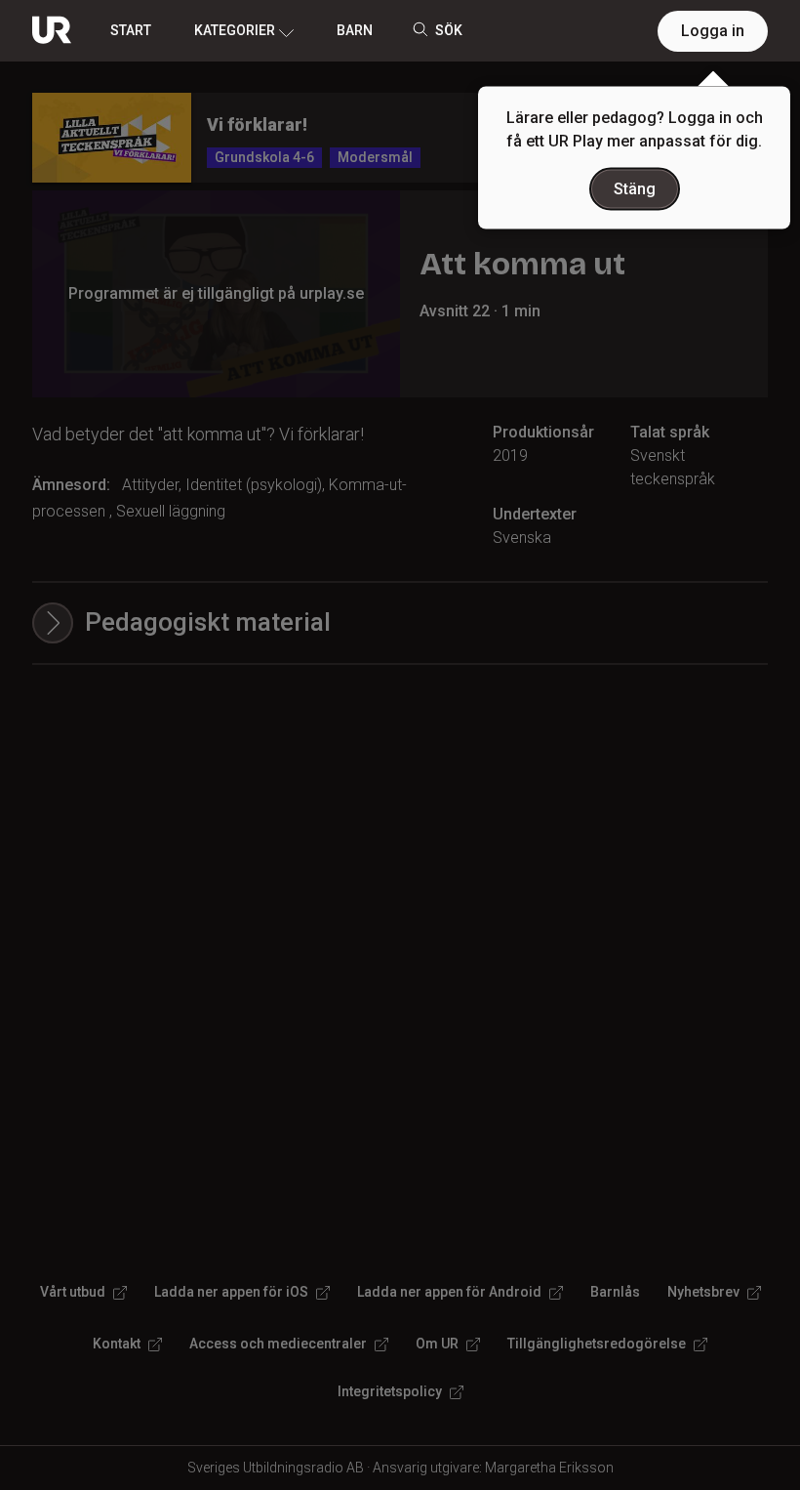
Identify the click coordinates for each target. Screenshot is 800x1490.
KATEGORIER (234, 30)
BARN (355, 30)
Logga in (712, 30)
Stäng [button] (635, 189)
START (130, 30)
